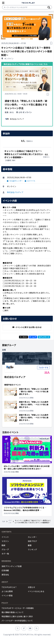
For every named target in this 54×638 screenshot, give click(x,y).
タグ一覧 (5, 553)
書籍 (29, 545)
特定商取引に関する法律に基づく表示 (17, 616)
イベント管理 (7, 595)
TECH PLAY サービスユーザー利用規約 (18, 608)
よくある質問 (7, 591)
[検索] (49, 7)
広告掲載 (5, 570)
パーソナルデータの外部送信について (17, 620)
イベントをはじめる (36, 591)
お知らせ (31, 587)
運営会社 (5, 574)
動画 (3, 545)
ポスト (25, 337)
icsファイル (31, 181)
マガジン (5, 541)
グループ (5, 549)
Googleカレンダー (16, 181)
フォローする (43, 367)
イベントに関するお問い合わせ (28, 327)
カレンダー (32, 537)
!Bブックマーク (44, 337)
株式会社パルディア (15, 192)
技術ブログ (32, 541)
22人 (47, 372)
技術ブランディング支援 (12, 566)
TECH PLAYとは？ (9, 587)
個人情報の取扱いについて (13, 612)
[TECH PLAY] (28, 3)
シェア (34, 337)
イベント (10, 521)
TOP (3, 521)
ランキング (32, 549)
